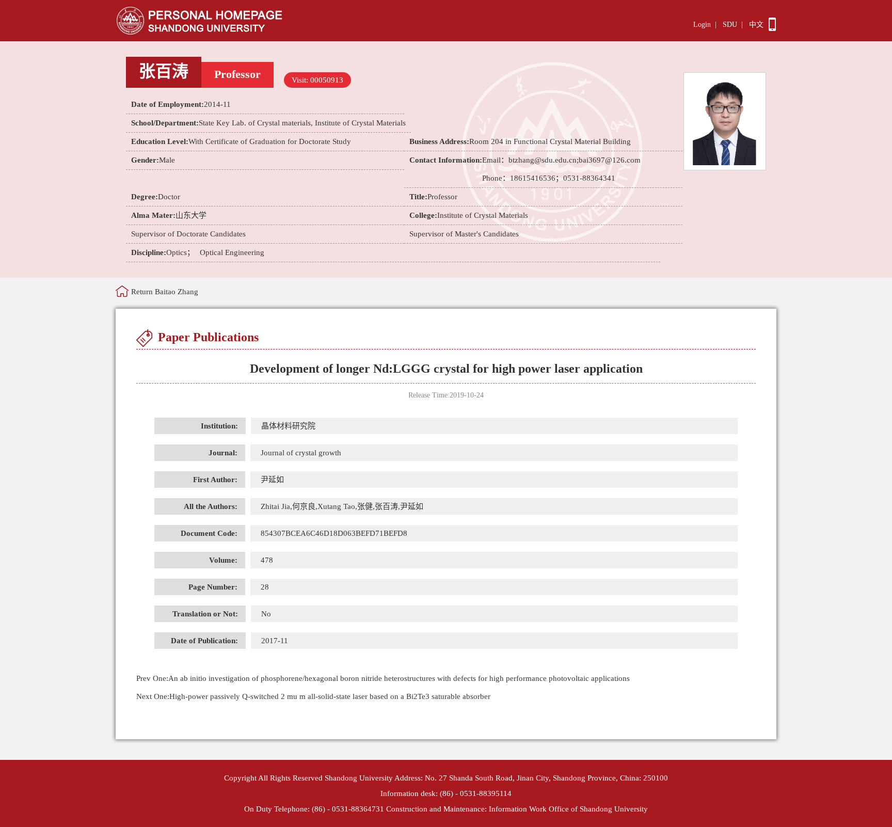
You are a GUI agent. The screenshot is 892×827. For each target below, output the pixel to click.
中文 (756, 24)
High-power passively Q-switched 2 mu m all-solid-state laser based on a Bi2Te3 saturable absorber (313, 696)
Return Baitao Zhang (164, 292)
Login (702, 24)
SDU (730, 24)
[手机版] (772, 28)
